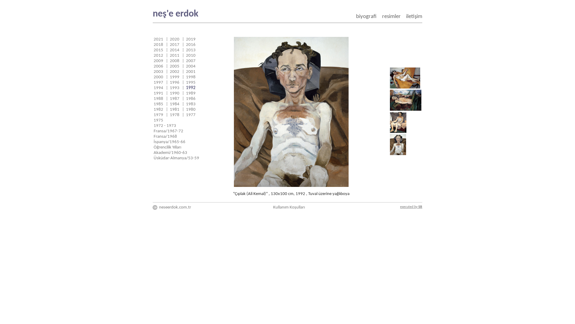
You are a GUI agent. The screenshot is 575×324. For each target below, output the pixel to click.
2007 (191, 61)
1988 (158, 99)
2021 (158, 39)
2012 (158, 55)
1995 (191, 82)
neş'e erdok (175, 14)
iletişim (414, 17)
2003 (158, 72)
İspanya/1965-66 (169, 142)
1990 (174, 93)
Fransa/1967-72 (168, 131)
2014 (174, 50)
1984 (174, 104)
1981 (174, 109)
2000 (158, 77)
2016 (191, 45)
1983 (191, 104)
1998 (191, 77)
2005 (174, 66)
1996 (174, 82)
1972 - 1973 (165, 126)
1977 (191, 115)
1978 (174, 115)
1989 (191, 93)
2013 (191, 50)
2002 (174, 72)
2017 (174, 45)
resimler (391, 17)
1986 (191, 99)
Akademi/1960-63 (170, 153)
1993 (174, 88)
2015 (158, 50)
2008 (174, 61)
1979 (158, 115)
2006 (158, 66)
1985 (158, 104)
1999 (174, 77)
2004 (191, 66)
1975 (158, 120)
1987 (174, 99)
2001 (191, 72)
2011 (174, 55)
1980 (191, 109)
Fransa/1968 (165, 136)
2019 (191, 39)
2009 (158, 61)
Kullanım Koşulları (289, 207)
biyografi (366, 17)
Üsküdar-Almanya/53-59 (176, 158)
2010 (191, 55)
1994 (158, 88)
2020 (174, 39)
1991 (158, 93)
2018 (158, 45)
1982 (158, 109)
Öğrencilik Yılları (167, 147)
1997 (158, 82)
